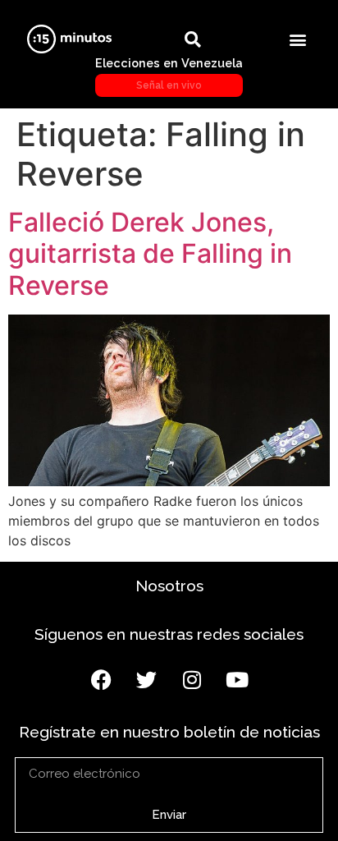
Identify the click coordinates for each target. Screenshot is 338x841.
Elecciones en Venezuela (169, 73)
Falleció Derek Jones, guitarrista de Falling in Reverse (150, 253)
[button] (297, 39)
